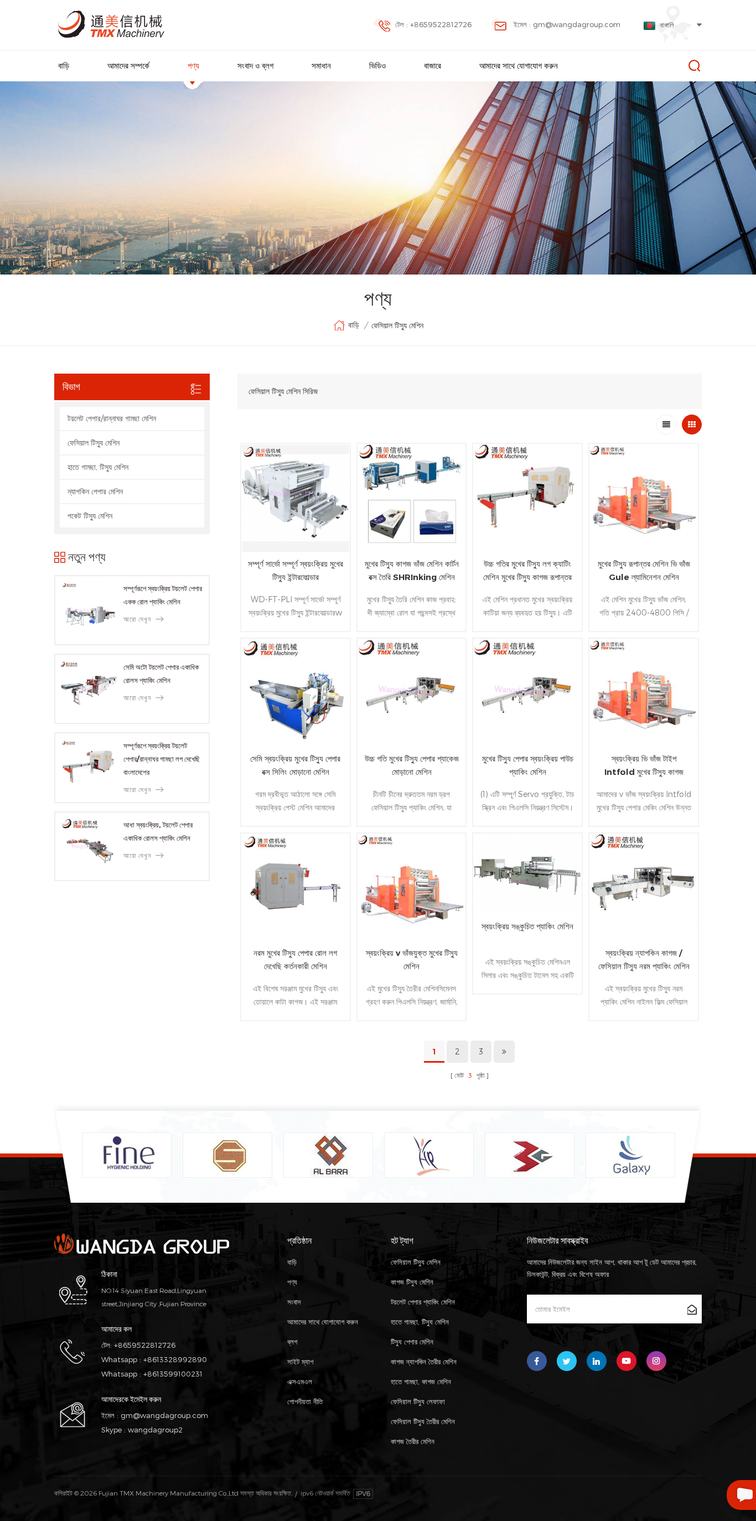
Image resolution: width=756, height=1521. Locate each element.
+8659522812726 (144, 1345)
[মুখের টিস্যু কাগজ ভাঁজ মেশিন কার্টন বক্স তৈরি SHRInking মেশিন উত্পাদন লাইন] (411, 498)
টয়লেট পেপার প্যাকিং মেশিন (423, 1301)
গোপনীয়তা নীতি (305, 1401)
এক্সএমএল (299, 1381)
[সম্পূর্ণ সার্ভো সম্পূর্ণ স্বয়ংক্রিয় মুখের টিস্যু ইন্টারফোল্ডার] (295, 498)
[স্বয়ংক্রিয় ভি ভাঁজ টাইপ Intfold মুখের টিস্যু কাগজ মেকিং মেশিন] (643, 693)
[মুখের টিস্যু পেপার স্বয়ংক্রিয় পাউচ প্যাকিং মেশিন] (527, 693)
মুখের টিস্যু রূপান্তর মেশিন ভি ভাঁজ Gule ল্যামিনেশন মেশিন (644, 570)
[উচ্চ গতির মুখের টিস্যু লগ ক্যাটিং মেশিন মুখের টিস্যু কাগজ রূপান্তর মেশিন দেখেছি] (527, 498)
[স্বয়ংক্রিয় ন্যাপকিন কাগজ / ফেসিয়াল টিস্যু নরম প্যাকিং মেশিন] (643, 887)
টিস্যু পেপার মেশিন (412, 1341)
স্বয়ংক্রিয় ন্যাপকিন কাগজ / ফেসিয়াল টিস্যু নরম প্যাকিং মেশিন (644, 959)
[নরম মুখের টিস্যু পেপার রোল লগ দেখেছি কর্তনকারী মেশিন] (295, 887)
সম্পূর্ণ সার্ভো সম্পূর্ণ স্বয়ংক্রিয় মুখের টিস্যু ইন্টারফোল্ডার (295, 570)
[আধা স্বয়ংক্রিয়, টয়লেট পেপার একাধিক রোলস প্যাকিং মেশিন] (89, 846)
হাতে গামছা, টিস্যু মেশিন (98, 467)
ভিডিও (377, 65)
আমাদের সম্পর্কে (128, 65)
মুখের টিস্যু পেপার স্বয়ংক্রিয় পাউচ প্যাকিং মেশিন (527, 765)
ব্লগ (292, 1341)
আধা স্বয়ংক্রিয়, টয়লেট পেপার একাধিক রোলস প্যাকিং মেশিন (158, 831)
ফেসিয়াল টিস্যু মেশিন (397, 325)
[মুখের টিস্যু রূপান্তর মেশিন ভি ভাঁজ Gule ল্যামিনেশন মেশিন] (643, 498)
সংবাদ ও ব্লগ (255, 65)
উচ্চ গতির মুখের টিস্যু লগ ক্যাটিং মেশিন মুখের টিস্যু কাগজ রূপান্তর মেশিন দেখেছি (527, 571)
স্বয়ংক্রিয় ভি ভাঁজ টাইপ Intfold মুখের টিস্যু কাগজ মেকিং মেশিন (643, 766)
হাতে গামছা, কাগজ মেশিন (421, 1381)
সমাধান (321, 65)
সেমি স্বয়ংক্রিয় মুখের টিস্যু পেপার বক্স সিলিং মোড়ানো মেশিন (295, 765)
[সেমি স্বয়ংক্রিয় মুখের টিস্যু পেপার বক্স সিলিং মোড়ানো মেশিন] (295, 693)
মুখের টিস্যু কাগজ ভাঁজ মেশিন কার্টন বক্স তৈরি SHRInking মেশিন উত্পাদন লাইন (412, 571)
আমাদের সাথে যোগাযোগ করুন (518, 65)
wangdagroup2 (155, 1429)
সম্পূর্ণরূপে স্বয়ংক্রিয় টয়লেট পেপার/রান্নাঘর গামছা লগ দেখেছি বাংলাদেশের (161, 759)
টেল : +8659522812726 (433, 24)
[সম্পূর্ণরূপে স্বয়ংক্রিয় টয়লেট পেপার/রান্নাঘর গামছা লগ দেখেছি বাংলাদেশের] (89, 767)
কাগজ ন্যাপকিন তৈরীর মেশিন (424, 1361)
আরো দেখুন (137, 619)
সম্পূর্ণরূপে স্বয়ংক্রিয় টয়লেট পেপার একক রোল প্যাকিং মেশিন (162, 595)
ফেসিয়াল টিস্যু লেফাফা (418, 1401)
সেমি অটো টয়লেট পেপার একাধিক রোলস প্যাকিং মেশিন (161, 674)
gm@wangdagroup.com (164, 1415)
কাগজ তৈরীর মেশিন (412, 1441)
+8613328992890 (175, 1359)
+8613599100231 (173, 1373)
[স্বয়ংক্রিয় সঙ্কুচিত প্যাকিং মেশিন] (527, 874)
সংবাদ (294, 1301)
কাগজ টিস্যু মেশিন (412, 1281)
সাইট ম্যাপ (300, 1361)
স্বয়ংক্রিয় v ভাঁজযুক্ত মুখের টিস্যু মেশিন (412, 959)
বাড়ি (63, 65)
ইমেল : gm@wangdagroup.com (567, 24)
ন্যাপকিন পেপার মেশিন (95, 491)
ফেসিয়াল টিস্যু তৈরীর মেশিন (423, 1421)
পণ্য (193, 65)
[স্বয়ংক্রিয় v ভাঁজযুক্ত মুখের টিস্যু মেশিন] (411, 887)
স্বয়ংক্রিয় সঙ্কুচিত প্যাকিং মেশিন (527, 926)
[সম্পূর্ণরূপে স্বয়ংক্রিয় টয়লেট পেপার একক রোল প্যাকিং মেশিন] (89, 610)
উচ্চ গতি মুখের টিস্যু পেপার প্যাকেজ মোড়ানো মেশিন (412, 765)
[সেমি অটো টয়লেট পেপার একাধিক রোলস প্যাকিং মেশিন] (89, 688)
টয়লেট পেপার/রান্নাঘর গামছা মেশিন (112, 418)
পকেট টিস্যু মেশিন (90, 515)
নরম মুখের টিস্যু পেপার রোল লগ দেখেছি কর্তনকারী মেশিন (295, 959)
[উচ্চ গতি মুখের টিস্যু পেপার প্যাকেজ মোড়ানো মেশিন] (411, 693)
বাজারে (432, 65)
